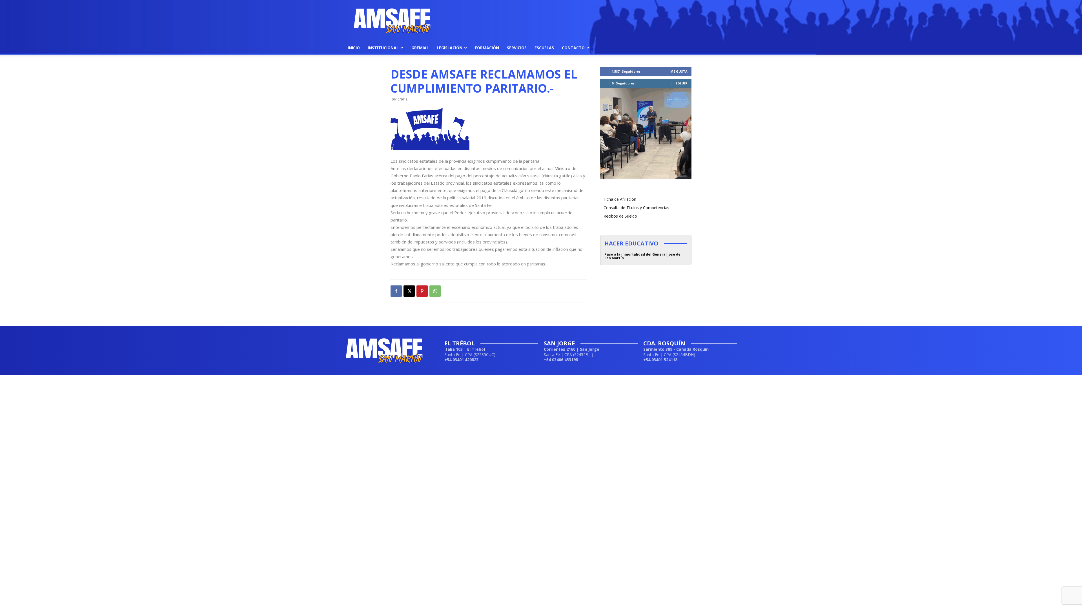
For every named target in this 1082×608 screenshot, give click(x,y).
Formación (487, 47)
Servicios (517, 47)
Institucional (383, 47)
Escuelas (544, 47)
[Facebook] (396, 291)
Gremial (420, 47)
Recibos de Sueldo (620, 216)
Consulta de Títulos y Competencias (636, 207)
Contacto (573, 47)
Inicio (354, 47)
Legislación (449, 47)
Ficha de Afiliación (620, 199)
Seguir (681, 83)
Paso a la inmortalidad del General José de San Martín (642, 256)
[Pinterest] (422, 291)
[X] (409, 291)
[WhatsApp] (435, 291)
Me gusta (679, 71)
